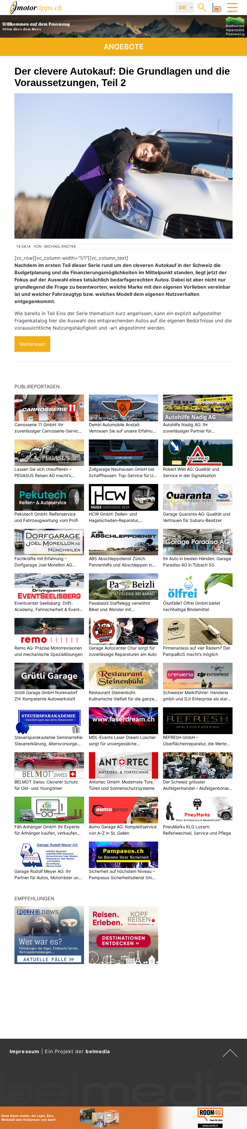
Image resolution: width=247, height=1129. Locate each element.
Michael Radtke (60, 246)
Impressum (24, 1051)
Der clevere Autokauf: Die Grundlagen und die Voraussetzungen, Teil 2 (122, 77)
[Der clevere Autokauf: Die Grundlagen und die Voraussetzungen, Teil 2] (123, 166)
